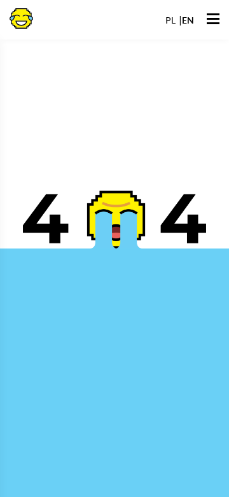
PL (170, 20)
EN (188, 20)
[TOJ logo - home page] (21, 17)
